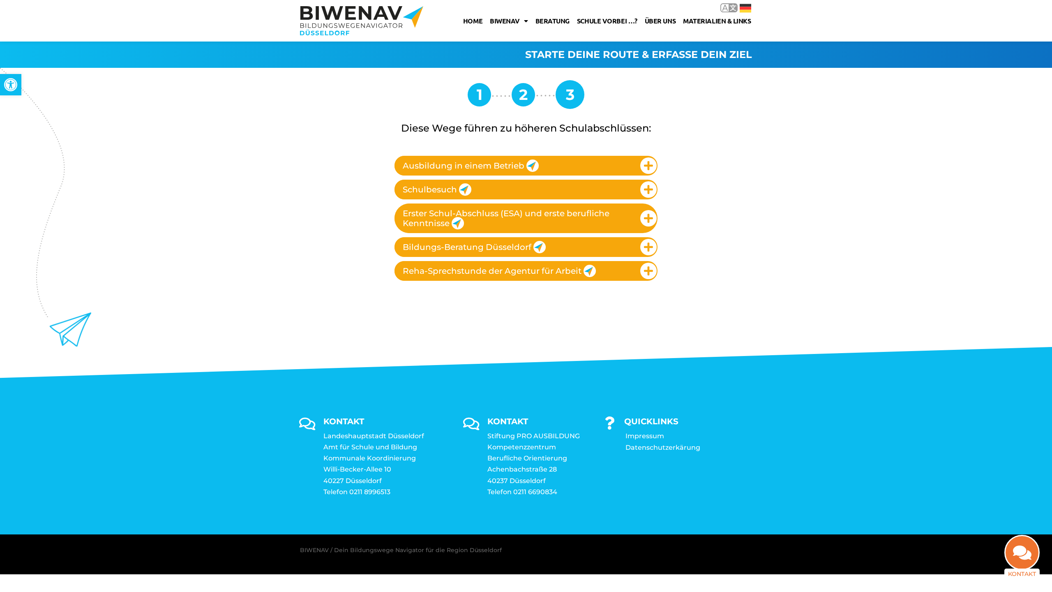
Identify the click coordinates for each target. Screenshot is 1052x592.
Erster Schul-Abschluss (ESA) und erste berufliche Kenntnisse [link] (506, 218)
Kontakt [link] (1022, 574)
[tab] (526, 166)
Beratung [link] (552, 20)
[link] (10, 84)
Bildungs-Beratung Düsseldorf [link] (467, 247)
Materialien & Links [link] (717, 20)
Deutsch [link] (739, 7)
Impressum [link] (644, 436)
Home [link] (472, 20)
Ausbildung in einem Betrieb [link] (463, 166)
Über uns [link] (660, 20)
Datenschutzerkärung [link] (662, 447)
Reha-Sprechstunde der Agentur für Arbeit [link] (492, 271)
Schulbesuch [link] (430, 189)
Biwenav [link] (505, 20)
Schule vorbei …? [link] (607, 20)
